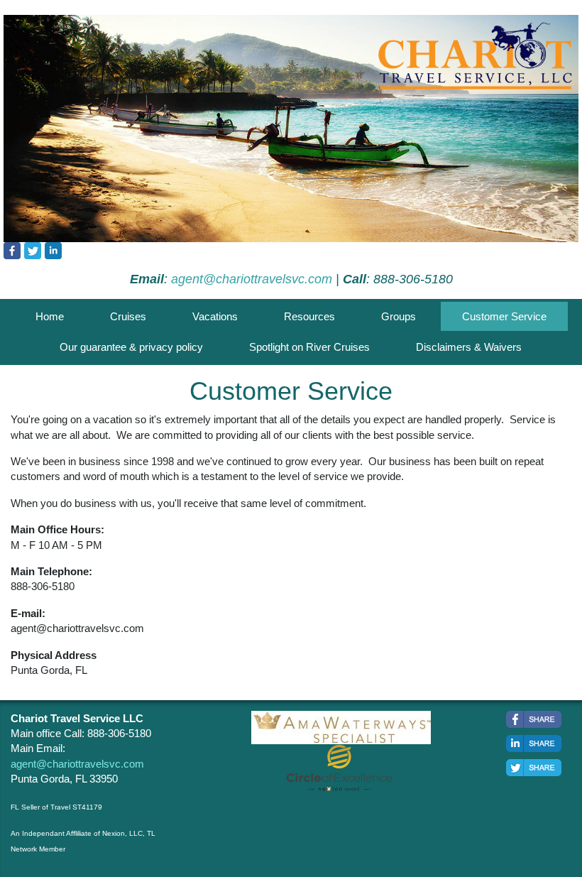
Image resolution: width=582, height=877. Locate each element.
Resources (309, 316)
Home (49, 316)
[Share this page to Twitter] (533, 767)
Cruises (128, 316)
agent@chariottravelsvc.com (251, 279)
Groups (398, 316)
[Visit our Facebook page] (12, 250)
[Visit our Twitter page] (32, 250)
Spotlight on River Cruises (309, 347)
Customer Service (504, 316)
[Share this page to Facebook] (533, 719)
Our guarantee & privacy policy (131, 347)
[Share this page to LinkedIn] (533, 743)
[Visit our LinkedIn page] (53, 250)
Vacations (215, 316)
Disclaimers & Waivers (469, 347)
